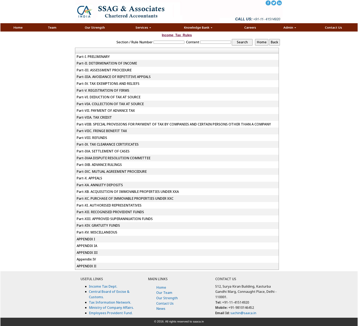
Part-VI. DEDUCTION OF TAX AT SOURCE (108, 97)
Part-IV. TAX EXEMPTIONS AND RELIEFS (108, 83)
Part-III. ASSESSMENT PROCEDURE (104, 70)
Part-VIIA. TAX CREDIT (94, 117)
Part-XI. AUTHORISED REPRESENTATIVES (109, 205)
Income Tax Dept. (103, 286)
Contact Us (333, 27)
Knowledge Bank (197, 27)
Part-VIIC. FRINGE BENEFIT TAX (102, 131)
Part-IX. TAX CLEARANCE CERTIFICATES (108, 144)
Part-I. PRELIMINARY (93, 56)
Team (52, 27)
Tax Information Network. (110, 302)
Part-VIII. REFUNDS (92, 137)
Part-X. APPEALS (89, 178)
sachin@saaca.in (243, 313)
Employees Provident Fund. (111, 313)
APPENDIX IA (87, 245)
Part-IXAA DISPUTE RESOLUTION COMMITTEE (113, 158)
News (160, 308)
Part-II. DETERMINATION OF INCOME (107, 63)
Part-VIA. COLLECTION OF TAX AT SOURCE (110, 104)
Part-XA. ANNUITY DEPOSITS (100, 185)
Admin (288, 27)
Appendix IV (86, 259)
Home (18, 27)
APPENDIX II (86, 266)
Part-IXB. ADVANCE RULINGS (99, 164)
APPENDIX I (86, 239)
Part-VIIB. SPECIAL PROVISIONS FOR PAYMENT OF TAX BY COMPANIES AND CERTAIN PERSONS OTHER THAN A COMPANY (174, 124)
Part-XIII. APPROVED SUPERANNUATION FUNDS (115, 219)
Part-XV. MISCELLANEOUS (97, 232)
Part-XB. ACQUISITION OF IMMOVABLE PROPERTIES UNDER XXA (128, 191)
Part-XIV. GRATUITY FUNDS (98, 225)
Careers (250, 27)
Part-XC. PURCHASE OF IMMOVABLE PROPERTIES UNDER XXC (125, 198)
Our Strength (95, 27)
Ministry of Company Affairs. (111, 307)
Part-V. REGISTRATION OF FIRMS (103, 90)
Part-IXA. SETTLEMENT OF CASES (103, 151)
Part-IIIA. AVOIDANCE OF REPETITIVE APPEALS (114, 76)
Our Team (164, 292)
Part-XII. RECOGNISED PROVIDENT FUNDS (110, 212)
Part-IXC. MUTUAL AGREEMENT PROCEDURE (112, 171)
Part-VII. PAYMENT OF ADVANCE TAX (106, 110)
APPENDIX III (87, 252)
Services (142, 27)
